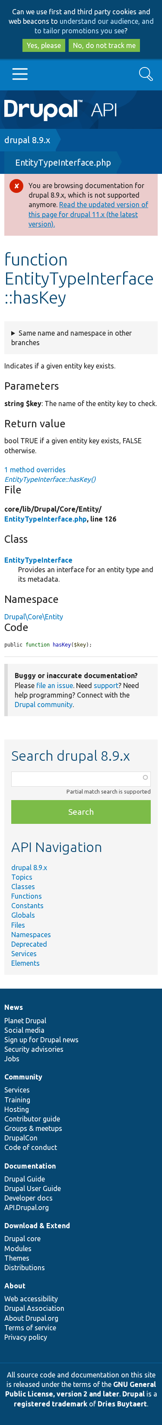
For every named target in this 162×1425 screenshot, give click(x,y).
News (13, 1007)
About (14, 1286)
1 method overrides (49, 474)
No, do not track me (104, 45)
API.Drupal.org (26, 1207)
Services (24, 953)
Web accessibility (31, 1299)
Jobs (11, 1059)
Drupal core (22, 1238)
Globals (23, 915)
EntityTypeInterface (38, 560)
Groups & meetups (33, 1128)
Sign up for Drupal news (41, 1040)
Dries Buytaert (122, 1404)
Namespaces (31, 934)
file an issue (54, 685)
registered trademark (50, 1404)
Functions (26, 896)
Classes (23, 886)
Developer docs (28, 1198)
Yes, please (44, 45)
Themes (16, 1258)
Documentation (30, 1166)
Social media (24, 1030)
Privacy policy (25, 1337)
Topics (21, 877)
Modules (18, 1248)
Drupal (133, 1394)
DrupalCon (21, 1138)
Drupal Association (34, 1308)
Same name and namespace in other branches (71, 337)
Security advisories (34, 1049)
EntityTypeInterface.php (63, 162)
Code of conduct (30, 1147)
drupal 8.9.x (27, 140)
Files (18, 925)
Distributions (24, 1267)
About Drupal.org (31, 1318)
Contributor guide (32, 1119)
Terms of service (30, 1328)
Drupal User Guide (32, 1188)
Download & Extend (37, 1226)
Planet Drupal (25, 1021)
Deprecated (29, 944)
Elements (25, 963)
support (106, 685)
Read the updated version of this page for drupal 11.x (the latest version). (88, 214)
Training (17, 1100)
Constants (27, 905)
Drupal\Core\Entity (33, 617)
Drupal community (44, 704)
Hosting (16, 1109)
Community (23, 1077)
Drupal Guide (24, 1179)
